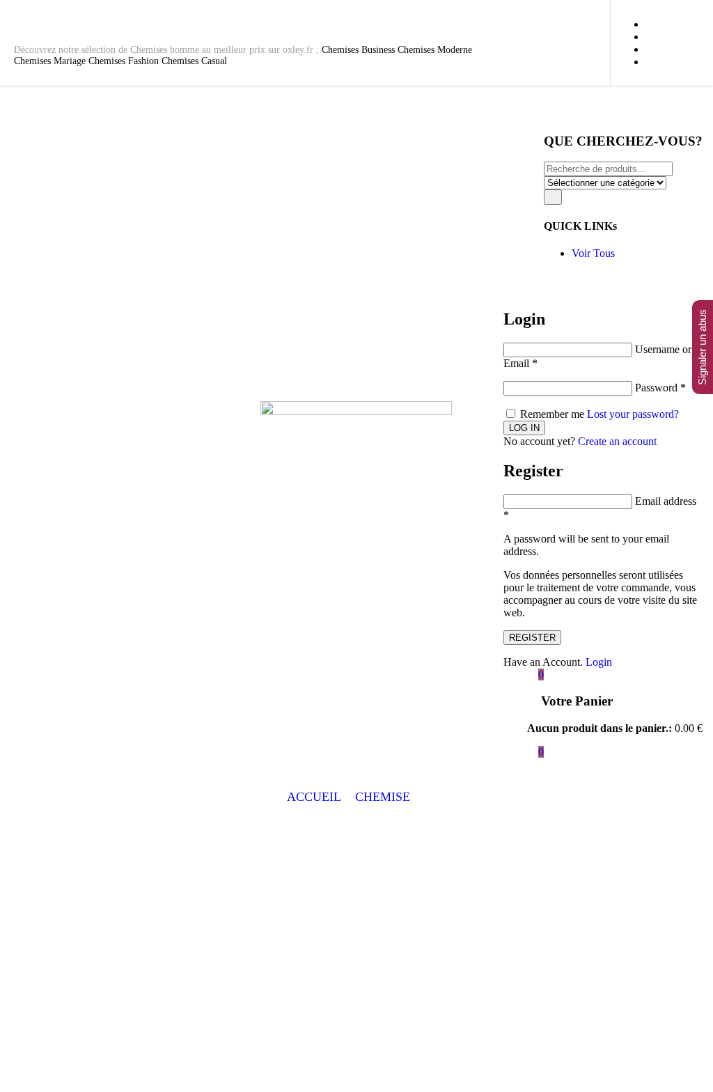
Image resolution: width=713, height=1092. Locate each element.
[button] (390, 797)
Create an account (617, 441)
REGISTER (532, 637)
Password (660, 387)
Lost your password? (633, 414)
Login (599, 662)
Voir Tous (593, 253)
